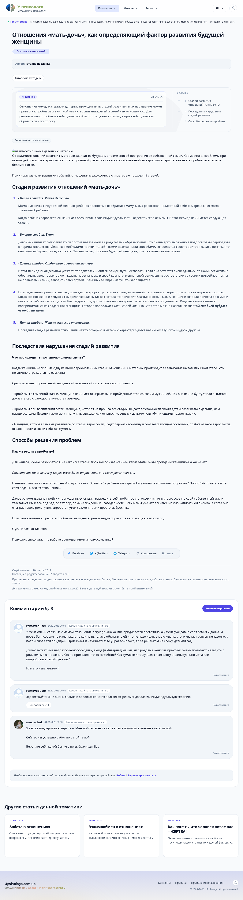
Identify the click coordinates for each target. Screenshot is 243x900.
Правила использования (207, 882)
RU (217, 8)
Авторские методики (28, 78)
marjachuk (34, 722)
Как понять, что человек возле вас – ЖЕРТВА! (200, 829)
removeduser (36, 626)
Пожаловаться (221, 675)
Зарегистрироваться (142, 775)
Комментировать (217, 608)
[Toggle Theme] (235, 883)
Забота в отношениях (29, 826)
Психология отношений (31, 51)
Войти (121, 775)
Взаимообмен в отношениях (115, 826)
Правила (181, 882)
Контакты (164, 882)
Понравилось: (38, 705)
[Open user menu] (233, 8)
